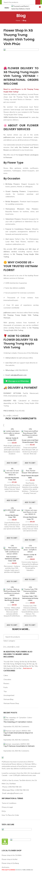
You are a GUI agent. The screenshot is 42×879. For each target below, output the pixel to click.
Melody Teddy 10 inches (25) (12, 439)
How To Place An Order (10, 815)
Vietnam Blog (8, 699)
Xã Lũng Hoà (8, 668)
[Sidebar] (3, 876)
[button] (12, 463)
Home (18, 20)
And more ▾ (27, 668)
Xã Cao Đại (17, 668)
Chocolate (7, 679)
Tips (5, 691)
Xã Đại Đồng (23, 666)
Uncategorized (9, 695)
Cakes (6, 675)
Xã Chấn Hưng (9, 664)
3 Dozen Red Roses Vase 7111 (30, 518)
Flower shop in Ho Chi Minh (11, 855)
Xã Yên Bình (31, 662)
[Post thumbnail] (21, 718)
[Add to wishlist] (12, 458)
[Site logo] (21, 8)
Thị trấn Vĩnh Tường (11, 662)
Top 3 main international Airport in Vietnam (18, 734)
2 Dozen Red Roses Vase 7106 (12, 479)
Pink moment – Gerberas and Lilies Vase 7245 (12, 559)
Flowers (6, 683)
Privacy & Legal (7, 807)
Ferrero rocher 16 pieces (30, 556)
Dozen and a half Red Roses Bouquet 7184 (30, 441)
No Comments (24, 726)
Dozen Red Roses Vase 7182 (11, 516)
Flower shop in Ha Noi (9, 859)
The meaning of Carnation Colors (18, 722)
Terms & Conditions (9, 803)
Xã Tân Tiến (33, 666)
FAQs (4, 811)
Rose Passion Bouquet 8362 (30, 477)
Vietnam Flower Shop (11, 703)
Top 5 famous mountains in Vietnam (19, 746)
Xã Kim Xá (23, 662)
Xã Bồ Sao (15, 666)
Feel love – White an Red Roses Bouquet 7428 (12, 600)
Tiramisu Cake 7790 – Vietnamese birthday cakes (30, 598)
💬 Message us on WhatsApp (17, 381)
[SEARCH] (35, 638)
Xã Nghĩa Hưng (20, 664)
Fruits (6, 687)
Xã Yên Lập (30, 664)
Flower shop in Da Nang (10, 863)
